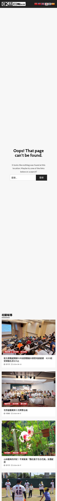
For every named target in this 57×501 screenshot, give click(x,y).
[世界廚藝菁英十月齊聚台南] (28, 389)
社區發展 (15, 352)
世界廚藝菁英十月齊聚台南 (16, 410)
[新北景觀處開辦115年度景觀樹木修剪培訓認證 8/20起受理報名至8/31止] (28, 337)
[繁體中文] (39, 3)
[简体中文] (36, 3)
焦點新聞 (7, 352)
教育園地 (7, 453)
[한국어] (50, 3)
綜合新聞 (24, 352)
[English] (43, 3)
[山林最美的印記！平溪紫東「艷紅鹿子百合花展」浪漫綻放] (28, 438)
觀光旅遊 (24, 404)
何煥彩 (8, 413)
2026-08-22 (17, 364)
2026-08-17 (17, 413)
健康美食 (7, 404)
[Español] (53, 3)
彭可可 (8, 364)
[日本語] (46, 3)
